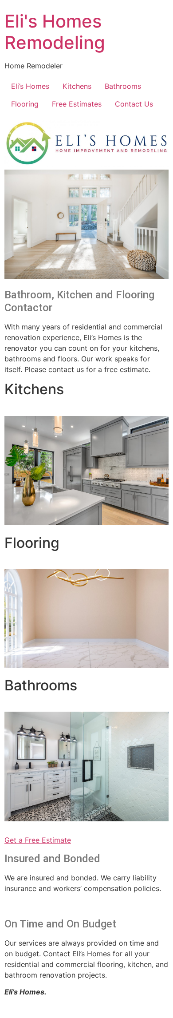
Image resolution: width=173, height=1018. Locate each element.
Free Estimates (77, 103)
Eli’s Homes (30, 86)
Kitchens (77, 86)
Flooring (25, 103)
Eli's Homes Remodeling (54, 31)
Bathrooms (123, 86)
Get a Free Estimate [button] (37, 840)
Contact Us (134, 103)
